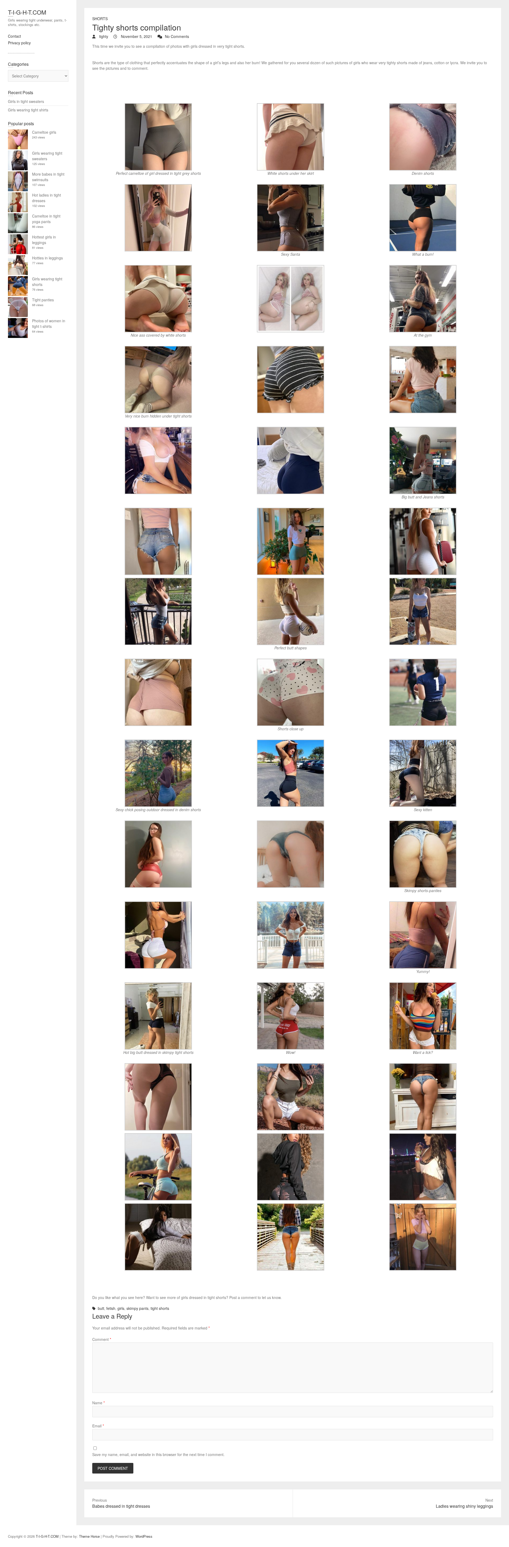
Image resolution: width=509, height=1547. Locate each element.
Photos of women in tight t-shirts (48, 323)
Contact (14, 36)
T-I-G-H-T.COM (27, 12)
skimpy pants (137, 1308)
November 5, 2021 (136, 36)
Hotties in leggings (47, 257)
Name (98, 1402)
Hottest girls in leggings (44, 239)
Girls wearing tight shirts (28, 109)
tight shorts (160, 1308)
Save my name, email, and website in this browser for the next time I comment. (158, 1454)
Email (98, 1425)
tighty (103, 36)
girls (120, 1308)
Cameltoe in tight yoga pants (46, 218)
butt (101, 1308)
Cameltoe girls (44, 132)
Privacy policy (19, 42)
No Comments (177, 36)
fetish (110, 1308)
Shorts (100, 18)
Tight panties (43, 299)
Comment (101, 1339)
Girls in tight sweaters (26, 101)
